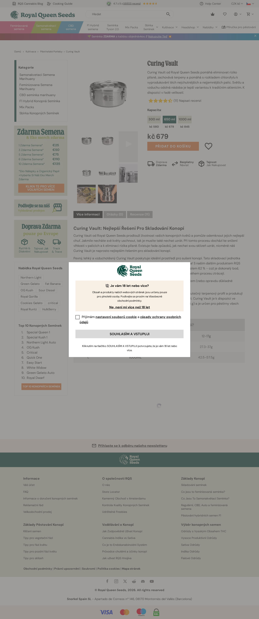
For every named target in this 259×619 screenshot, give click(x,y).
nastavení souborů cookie (116, 317)
